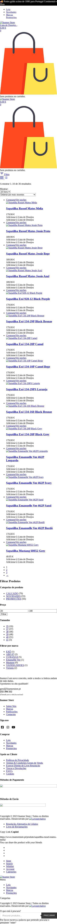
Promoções (11, 17)
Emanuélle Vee (13, 659)
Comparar (11, 200)
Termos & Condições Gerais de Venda (24, 763)
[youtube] (13, 727)
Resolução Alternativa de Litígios (22, 824)
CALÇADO (12, 593)
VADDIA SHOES (15, 665)
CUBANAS (12, 657)
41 (7, 640)
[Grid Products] (2, 178)
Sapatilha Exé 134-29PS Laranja (26, 389)
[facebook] (2, 727)
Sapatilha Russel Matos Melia (24, 208)
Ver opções (21, 200)
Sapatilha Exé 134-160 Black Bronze (29, 411)
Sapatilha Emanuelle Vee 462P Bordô (29, 528)
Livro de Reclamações (17, 826)
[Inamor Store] (7, 22)
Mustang (10, 662)
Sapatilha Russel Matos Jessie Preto (28, 231)
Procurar (49, 915)
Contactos (11, 714)
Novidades (11, 12)
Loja (8, 9)
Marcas (9, 15)
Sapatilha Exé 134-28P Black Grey (27, 434)
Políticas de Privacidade (17, 760)
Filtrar (3, 614)
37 (7, 629)
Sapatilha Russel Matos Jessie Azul (27, 276)
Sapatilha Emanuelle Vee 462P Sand (28, 505)
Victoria (10, 668)
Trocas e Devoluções (16, 768)
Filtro (6, 174)
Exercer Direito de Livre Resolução (23, 765)
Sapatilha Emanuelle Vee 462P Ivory (29, 482)
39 (7, 634)
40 (7, 637)
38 (7, 631)
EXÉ (8, 651)
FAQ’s (9, 771)
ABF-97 (10, 654)
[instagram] (8, 727)
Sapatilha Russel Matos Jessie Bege (28, 253)
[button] (20, 217)
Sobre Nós (11, 706)
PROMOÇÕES (13, 599)
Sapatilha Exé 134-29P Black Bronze (29, 321)
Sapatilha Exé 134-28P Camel (24, 344)
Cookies (10, 773)
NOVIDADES (13, 596)
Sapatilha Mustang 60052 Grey (25, 550)
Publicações (11, 711)
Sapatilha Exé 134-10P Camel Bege (28, 366)
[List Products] (6, 178)
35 (7, 626)
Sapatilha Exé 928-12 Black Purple (28, 298)
